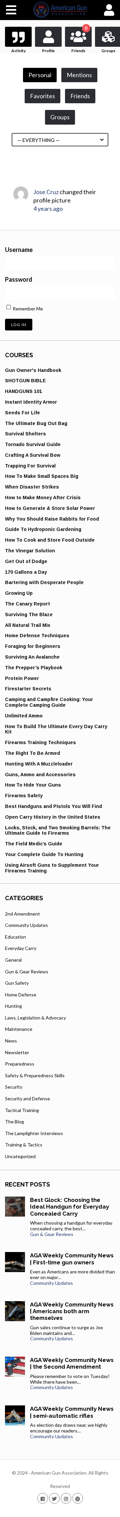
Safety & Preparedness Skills (35, 1075)
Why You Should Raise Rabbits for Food (52, 519)
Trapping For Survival (30, 465)
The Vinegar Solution (30, 550)
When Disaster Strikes (32, 487)
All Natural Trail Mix (27, 625)
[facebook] (42, 1498)
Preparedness (19, 1064)
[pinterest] (77, 1498)
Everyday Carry (20, 948)
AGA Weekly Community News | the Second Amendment (72, 1363)
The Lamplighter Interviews (34, 1133)
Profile (48, 50)
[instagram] (66, 1498)
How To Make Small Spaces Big (41, 476)
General (13, 960)
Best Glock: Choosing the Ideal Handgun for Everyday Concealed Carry (69, 1207)
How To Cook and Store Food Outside (50, 540)
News (11, 1041)
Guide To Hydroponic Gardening (43, 529)
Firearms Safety (24, 795)
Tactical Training (22, 1110)
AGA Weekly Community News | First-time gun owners (72, 1258)
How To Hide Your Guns (33, 785)
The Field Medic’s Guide (33, 843)
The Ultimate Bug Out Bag (36, 423)
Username (19, 249)
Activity (18, 50)
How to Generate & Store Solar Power (50, 508)
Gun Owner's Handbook (33, 370)
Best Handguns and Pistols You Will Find (53, 806)
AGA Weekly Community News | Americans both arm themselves (72, 1311)
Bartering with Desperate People (44, 582)
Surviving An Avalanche (32, 657)
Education (15, 937)
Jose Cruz (46, 191)
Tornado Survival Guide (33, 444)
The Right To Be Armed (32, 753)
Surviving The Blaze (29, 614)
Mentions (79, 75)
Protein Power (22, 678)
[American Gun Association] (60, 9)
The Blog (14, 1121)
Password (18, 279)
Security (13, 1087)
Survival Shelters (25, 433)
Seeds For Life (22, 412)
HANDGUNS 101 (23, 391)
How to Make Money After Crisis (43, 497)
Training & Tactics (23, 1144)
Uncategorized (20, 1156)
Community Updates (26, 925)
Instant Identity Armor (31, 402)
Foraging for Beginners (32, 646)
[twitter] (54, 1498)
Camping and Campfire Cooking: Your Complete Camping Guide (49, 702)
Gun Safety (17, 983)
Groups (60, 117)
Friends (79, 40)
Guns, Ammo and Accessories (40, 774)
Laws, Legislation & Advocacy (35, 1017)
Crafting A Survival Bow (32, 455)
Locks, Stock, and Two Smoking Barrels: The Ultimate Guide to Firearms (58, 830)
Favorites (42, 96)
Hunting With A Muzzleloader (39, 764)
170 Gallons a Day (26, 572)
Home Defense (20, 994)
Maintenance (18, 1029)
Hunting (13, 1006)
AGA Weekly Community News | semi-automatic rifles (72, 1412)
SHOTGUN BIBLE (25, 380)
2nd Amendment (22, 914)
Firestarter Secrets (28, 688)
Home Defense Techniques (37, 635)
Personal (39, 75)
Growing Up (19, 593)
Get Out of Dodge (26, 561)
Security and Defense (27, 1098)
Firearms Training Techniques (40, 742)
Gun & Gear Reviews (26, 971)
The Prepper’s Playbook (33, 667)
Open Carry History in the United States (52, 817)
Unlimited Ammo (24, 715)
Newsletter (17, 1052)
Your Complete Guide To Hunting (44, 854)
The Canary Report (27, 603)
